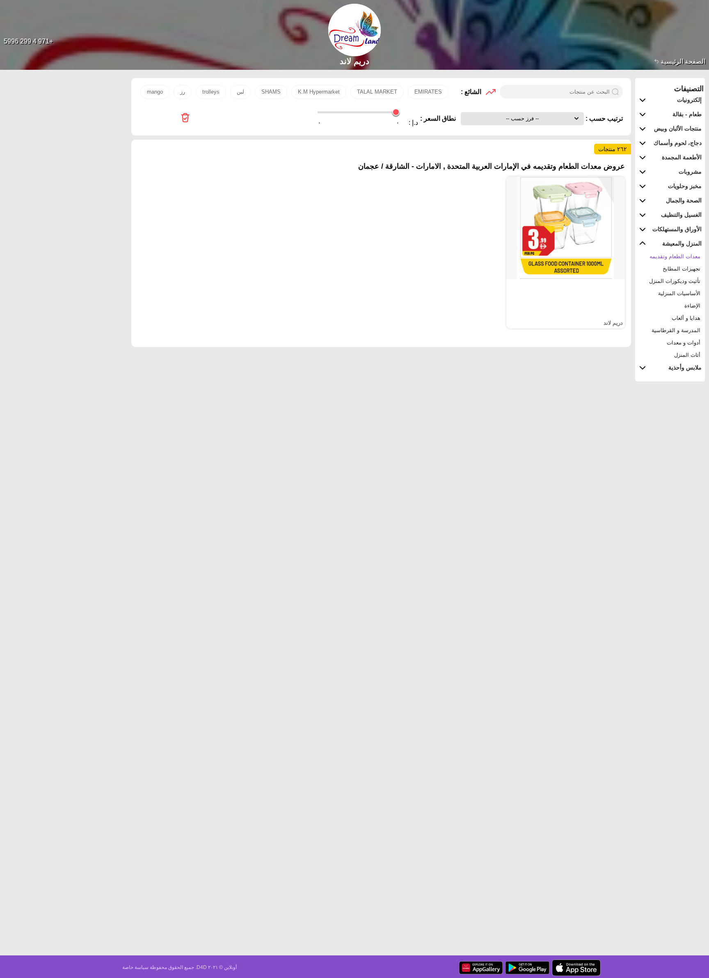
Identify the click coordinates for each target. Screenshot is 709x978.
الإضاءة (692, 306)
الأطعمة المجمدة (682, 157)
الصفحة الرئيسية (682, 61)
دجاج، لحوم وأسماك (678, 143)
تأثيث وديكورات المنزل (674, 281)
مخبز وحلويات (685, 186)
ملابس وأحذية (685, 367)
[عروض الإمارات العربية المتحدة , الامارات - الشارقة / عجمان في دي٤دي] (185, 118)
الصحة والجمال (684, 200)
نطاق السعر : (438, 118)
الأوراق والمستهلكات (677, 229)
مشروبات (690, 171)
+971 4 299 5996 (28, 41)
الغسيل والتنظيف (681, 214)
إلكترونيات (689, 99)
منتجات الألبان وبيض (678, 128)
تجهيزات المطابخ (681, 269)
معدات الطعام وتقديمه (675, 256)
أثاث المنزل (687, 355)
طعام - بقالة (687, 114)
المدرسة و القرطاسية (676, 330)
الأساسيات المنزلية (679, 293)
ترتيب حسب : (603, 118)
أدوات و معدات (683, 343)
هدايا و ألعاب (686, 318)
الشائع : (471, 91)
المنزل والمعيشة (682, 243)
